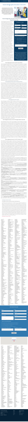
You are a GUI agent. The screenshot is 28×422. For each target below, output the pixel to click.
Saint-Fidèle (22, 368)
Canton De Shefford (24, 237)
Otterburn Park (23, 273)
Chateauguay (9, 255)
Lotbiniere (2, 281)
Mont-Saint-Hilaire (3, 373)
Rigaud (15, 280)
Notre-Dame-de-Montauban (17, 372)
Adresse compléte (4, 315)
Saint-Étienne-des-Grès (16, 368)
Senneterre (2, 268)
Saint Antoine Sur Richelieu (24, 243)
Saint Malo (9, 219)
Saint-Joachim (22, 374)
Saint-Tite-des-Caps (3, 406)
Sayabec (8, 371)
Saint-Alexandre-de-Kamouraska (10, 362)
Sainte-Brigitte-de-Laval (23, 375)
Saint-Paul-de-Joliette (16, 357)
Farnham (22, 241)
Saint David (9, 243)
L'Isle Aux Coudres (3, 242)
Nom (15, 309)
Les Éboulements (3, 405)
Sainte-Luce (8, 372)
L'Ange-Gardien (15, 401)
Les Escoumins (2, 222)
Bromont (9, 232)
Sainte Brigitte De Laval (3, 237)
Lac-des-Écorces (15, 390)
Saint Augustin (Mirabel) (10, 267)
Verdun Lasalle (16, 256)
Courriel (2, 312)
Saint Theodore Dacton (10, 264)
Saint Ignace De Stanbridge (17, 247)
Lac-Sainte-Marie (22, 348)
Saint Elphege (2, 230)
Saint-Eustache (2, 361)
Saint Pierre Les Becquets (3, 266)
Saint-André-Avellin (16, 392)
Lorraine (16, 269)
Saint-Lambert (2, 368)
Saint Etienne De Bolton (17, 239)
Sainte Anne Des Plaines (24, 219)
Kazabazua (2, 229)
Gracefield (15, 406)
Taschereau (8, 404)
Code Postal (15, 315)
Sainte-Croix (22, 388)
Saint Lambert (23, 254)
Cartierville (16, 229)
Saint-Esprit (15, 354)
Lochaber (15, 403)
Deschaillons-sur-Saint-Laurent (24, 395)
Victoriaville (2, 241)
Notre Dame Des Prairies (24, 221)
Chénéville (15, 395)
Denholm (22, 347)
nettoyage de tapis (4, 190)
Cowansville (23, 263)
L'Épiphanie (15, 355)
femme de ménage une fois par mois (22, 164)
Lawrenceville (16, 273)
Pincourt (22, 225)
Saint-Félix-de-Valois (16, 347)
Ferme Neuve (9, 297)
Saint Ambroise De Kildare (17, 289)
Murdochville (8, 386)
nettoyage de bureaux (12, 174)
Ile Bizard (9, 252)
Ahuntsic (22, 222)
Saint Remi (16, 254)
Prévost (2, 399)
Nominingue (15, 387)
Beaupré (2, 384)
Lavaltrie (22, 297)
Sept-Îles (2, 365)
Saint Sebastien (2, 284)
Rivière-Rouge (2, 392)
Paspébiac (8, 380)
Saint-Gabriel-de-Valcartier (23, 376)
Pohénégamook (9, 366)
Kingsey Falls (2, 255)
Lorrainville (8, 398)
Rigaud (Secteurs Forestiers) (17, 237)
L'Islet (8, 360)
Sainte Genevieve (10, 241)
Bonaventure (8, 381)
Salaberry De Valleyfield (24, 302)
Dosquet (2, 267)
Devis (13, 414)
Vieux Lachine (9, 234)
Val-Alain (22, 391)
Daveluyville (2, 263)
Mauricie (16, 223)
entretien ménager (5, 172)
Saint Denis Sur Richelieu (24, 240)
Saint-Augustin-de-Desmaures (24, 387)
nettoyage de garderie (12, 190)
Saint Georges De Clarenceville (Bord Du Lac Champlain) (24, 269)
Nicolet (2, 248)
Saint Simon (9, 253)
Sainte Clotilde (23, 266)
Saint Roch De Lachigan (10, 254)
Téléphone (16, 26)
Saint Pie (9, 274)
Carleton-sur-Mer (9, 382)
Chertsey (16, 241)
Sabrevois (16, 265)
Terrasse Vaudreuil (10, 268)
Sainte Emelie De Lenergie (17, 292)
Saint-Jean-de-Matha (16, 348)
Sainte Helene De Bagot (24, 250)
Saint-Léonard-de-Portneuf (16, 383)
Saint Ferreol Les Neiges (3, 236)
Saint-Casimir (15, 374)
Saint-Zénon (15, 352)
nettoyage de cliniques (24, 173)
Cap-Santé (8, 351)
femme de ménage (4, 162)
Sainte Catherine (16, 291)
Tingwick (2, 245)
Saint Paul (23, 286)
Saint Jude (9, 283)
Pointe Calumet (23, 224)
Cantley (15, 399)
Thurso (15, 402)
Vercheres (9, 269)
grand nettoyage (18, 195)
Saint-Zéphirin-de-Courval (23, 401)
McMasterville (9, 287)
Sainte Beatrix (16, 242)
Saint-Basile (15, 382)
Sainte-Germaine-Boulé (9, 403)
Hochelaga (16, 251)
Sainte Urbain (2, 219)
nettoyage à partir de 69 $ (13, 187)
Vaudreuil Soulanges (24, 256)
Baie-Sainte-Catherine (23, 363)
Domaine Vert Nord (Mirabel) (4, 285)
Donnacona (2, 261)
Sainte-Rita (8, 368)
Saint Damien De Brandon (10, 273)
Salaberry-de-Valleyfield (3, 362)
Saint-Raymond (15, 377)
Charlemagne (16, 297)
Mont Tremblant (9, 298)
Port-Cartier (22, 359)
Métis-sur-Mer (8, 375)
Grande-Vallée (8, 377)
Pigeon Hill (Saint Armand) (24, 276)
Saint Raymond (2, 270)
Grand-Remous (15, 405)
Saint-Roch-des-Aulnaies (9, 361)
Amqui (8, 374)
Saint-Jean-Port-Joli (9, 359)
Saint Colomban (9, 240)
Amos (8, 392)
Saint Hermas (23, 247)
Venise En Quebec (17, 257)
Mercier (2, 303)
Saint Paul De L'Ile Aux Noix (11, 285)
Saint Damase (23, 274)
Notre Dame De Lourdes (24, 228)
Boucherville (2, 300)
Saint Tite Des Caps (3, 269)
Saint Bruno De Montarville (10, 303)
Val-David (2, 401)
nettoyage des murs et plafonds (8, 196)
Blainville (22, 265)
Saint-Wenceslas (22, 403)
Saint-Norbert (15, 362)
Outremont (9, 270)
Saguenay (2, 350)
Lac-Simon (15, 396)
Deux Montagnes (3, 286)
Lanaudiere (23, 255)
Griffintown (16, 248)
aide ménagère (18, 193)
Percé (8, 379)
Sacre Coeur (2, 254)
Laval (1, 346)
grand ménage (3, 177)
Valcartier (2, 278)
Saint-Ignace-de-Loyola (16, 360)
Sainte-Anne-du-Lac (3, 396)
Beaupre (2, 259)
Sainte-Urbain (22, 369)
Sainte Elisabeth (9, 242)
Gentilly (2, 277)
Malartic (8, 390)
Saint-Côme (15, 346)
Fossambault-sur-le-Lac (9, 347)
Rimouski (2, 359)
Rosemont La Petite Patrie (10, 278)
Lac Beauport (2, 273)
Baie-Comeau (2, 366)
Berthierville (15, 359)
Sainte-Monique (22, 402)
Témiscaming (8, 396)
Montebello (15, 393)
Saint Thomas (23, 252)
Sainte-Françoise (22, 393)
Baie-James (8, 388)
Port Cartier (2, 223)
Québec (2, 347)
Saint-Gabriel (15, 361)
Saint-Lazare (2, 382)
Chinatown (16, 255)
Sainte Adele (2, 296)
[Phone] (1, 0)
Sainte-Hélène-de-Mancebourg (10, 402)
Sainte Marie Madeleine (17, 272)
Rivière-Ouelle (8, 357)
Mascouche (2, 357)
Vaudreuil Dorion (9, 292)
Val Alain (2, 232)
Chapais (22, 357)
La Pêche (22, 349)
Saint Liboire (9, 233)
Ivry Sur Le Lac (16, 221)
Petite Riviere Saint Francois (4, 264)
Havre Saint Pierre (3, 272)
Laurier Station (2, 231)
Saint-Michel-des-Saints (16, 351)
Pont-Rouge (8, 348)
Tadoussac (22, 362)
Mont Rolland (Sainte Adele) (17, 235)
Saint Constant (9, 222)
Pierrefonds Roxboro (3, 288)
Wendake (2, 276)
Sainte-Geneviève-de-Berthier (17, 358)
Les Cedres (16, 230)
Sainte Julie (23, 288)
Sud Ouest (16, 253)
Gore (22, 272)
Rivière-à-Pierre (15, 384)
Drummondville (16, 296)
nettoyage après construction (5, 171)
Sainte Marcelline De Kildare (11, 221)
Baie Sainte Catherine (3, 253)
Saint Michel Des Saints (24, 287)
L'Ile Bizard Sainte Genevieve (18, 277)
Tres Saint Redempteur (10, 289)
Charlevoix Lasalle (16, 252)
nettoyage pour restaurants (5, 174)
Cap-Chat (8, 376)
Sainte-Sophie (2, 398)
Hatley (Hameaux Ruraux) (10, 237)
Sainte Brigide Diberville (10, 231)
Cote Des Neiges (23, 251)
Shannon (2, 243)
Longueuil (9, 300)
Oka (15, 294)
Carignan (23, 278)
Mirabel (22, 277)
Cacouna (8, 363)
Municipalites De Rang (10, 259)
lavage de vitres (25, 189)
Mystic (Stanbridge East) (10, 229)
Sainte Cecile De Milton (17, 286)
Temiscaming (2, 274)
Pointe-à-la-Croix (9, 383)
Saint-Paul (2, 388)
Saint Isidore (16, 240)
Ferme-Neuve (2, 393)
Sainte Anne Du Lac (3, 297)
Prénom (2, 309)
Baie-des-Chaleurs (9, 385)
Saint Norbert (16, 222)
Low (1, 258)
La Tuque (2, 302)
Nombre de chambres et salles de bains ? (19, 43)
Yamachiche (16, 219)
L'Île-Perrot (2, 383)
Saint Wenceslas (3, 224)
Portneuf (15, 381)
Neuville (15, 376)
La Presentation (23, 253)
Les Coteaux (2, 295)
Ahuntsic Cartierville (10, 275)
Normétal (8, 395)
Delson (22, 300)
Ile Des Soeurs (9, 257)
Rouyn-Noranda (2, 363)
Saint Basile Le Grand (17, 299)
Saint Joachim (2, 275)
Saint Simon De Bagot (17, 258)
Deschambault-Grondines (9, 350)
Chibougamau (2, 240)
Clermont (2, 251)
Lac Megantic (23, 292)
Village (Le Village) (10, 244)
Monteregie (23, 281)
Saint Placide (9, 236)
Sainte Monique (3, 280)
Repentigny (23, 285)
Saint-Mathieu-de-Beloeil (9, 406)
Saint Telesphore (9, 296)
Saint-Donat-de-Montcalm (3, 402)
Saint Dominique (3, 291)
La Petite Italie (9, 261)
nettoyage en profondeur (8, 179)
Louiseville (15, 363)
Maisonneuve (9, 251)
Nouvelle (8, 384)
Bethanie (22, 264)
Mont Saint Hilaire (23, 289)
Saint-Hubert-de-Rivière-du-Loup (10, 364)
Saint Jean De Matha (17, 226)
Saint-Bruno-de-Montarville (4, 371)
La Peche (2, 234)
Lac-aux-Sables (15, 373)
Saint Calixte (9, 280)
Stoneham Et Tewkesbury (3, 252)
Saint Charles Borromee (24, 234)
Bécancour (22, 396)
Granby (15, 259)
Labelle (22, 291)
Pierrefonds (9, 223)
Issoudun (22, 392)
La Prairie (2, 369)
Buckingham (15, 404)
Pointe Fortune (9, 288)
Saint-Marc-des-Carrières (9, 352)
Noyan (2, 289)
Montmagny (8, 358)
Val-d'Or (22, 350)
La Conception (15, 385)
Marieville (23, 239)
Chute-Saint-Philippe (16, 391)
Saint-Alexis (15, 353)
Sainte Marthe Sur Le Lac (10, 284)
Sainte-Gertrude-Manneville (10, 401)
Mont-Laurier (2, 391)
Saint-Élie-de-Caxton (16, 366)
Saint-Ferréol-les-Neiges (23, 372)
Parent (2, 395)
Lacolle (15, 243)
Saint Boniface (23, 223)
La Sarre (8, 393)
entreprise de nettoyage (9, 192)
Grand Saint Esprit (3, 233)
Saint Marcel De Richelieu (17, 231)
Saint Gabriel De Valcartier (3, 235)
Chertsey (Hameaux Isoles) (10, 277)
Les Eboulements (3, 257)
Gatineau (2, 348)
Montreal (16, 236)
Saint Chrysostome (17, 232)
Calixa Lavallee (16, 274)
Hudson (2, 292)
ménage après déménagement (7, 183)
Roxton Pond (23, 267)
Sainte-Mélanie (15, 349)
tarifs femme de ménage (12, 186)
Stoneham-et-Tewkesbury (23, 377)
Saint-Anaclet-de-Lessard (9, 373)
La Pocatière (8, 355)
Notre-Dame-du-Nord (9, 399)
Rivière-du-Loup (3, 364)
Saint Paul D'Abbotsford (17, 278)
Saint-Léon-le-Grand (16, 364)
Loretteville (2, 250)
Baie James (2, 220)
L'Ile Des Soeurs (16, 284)
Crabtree (9, 220)
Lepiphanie (9, 247)
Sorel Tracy (16, 244)
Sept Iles (2, 239)
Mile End (16, 276)
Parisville (22, 394)
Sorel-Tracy (2, 360)
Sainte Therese (16, 266)
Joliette (2, 299)
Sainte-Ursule (15, 365)
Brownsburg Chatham (17, 283)
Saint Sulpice (16, 220)
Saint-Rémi (2, 379)
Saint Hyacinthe (16, 285)
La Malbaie (2, 262)
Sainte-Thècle (15, 371)
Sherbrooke (16, 303)
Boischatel (2, 226)
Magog (2, 372)
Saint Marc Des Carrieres (3, 228)
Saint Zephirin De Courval (3, 265)
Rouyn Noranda (16, 300)
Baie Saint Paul (2, 256)
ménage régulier (12, 195)
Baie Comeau (23, 294)
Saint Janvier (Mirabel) (3, 283)
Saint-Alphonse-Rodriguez (16, 350)
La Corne (8, 405)
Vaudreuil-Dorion (3, 380)
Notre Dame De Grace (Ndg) (11, 248)
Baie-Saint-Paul (2, 403)
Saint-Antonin (8, 365)
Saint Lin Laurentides (24, 220)
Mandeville (16, 295)
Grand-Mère (15, 369)
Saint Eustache (9, 286)
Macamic (2, 244)
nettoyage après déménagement (21, 170)
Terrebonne (9, 302)
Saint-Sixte (15, 394)
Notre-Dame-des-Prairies (3, 387)
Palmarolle (8, 394)
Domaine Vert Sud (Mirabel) (17, 267)
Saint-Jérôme (2, 354)
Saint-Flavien (22, 390)
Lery (8, 228)
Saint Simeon (2, 225)
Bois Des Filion (23, 245)
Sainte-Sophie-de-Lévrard (23, 398)
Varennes (9, 295)
